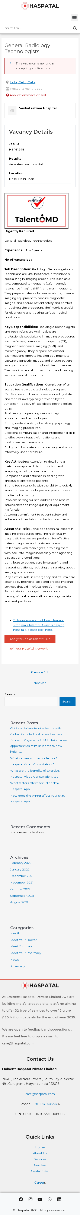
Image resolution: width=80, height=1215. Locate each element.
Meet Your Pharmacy (25, 953)
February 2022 (20, 863)
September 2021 (22, 895)
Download (40, 1165)
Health (15, 933)
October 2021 (20, 889)
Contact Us (39, 1171)
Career (39, 1182)
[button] (74, 17)
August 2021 (19, 902)
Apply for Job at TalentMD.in (30, 639)
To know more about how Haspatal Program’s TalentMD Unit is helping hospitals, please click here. (38, 624)
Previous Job (40, 672)
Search (9, 694)
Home (40, 1147)
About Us (40, 1153)
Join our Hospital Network (29, 648)
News (14, 959)
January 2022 (19, 869)
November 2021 (21, 882)
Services (40, 1159)
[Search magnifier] (75, 28)
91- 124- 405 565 (46, 1104)
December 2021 (21, 876)
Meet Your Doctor (23, 940)
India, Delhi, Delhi (22, 82)
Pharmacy (17, 966)
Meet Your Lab (21, 946)
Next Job (40, 683)
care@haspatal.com (40, 1094)
